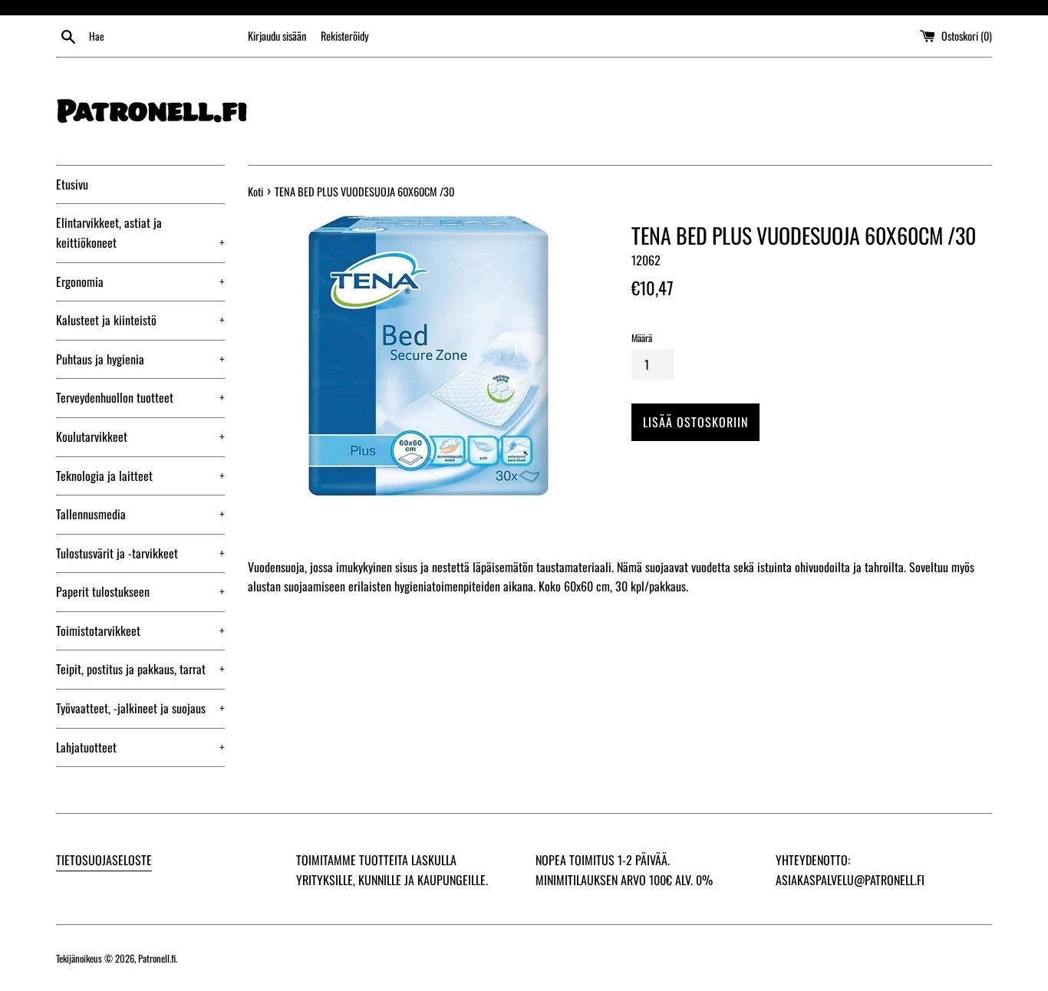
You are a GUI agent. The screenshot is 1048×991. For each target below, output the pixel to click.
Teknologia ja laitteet (140, 475)
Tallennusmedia (140, 514)
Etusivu (72, 184)
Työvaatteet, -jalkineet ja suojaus (140, 708)
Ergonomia (140, 281)
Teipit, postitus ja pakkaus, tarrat (140, 669)
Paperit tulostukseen (140, 591)
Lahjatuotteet (140, 747)
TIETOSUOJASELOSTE (104, 860)
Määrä (641, 338)
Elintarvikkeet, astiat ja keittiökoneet (140, 232)
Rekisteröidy (345, 36)
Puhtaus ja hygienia (140, 359)
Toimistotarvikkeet (140, 630)
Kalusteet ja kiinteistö (140, 320)
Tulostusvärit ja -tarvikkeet (140, 553)
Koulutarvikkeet (140, 436)
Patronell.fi (157, 958)
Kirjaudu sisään (277, 36)
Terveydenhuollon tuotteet (140, 397)
